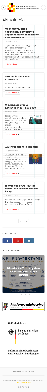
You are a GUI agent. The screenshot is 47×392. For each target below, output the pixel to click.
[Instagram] (29, 240)
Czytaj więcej (12, 64)
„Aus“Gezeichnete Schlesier (21, 146)
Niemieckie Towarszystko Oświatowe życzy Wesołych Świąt (21, 188)
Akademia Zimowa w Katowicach (17, 78)
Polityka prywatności (23, 371)
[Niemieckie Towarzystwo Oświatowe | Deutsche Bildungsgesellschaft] (23, 7)
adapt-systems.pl (24, 382)
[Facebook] (7, 240)
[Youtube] (18, 240)
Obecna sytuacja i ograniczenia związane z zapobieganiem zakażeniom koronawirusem (22, 33)
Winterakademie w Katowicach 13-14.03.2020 (20, 106)
